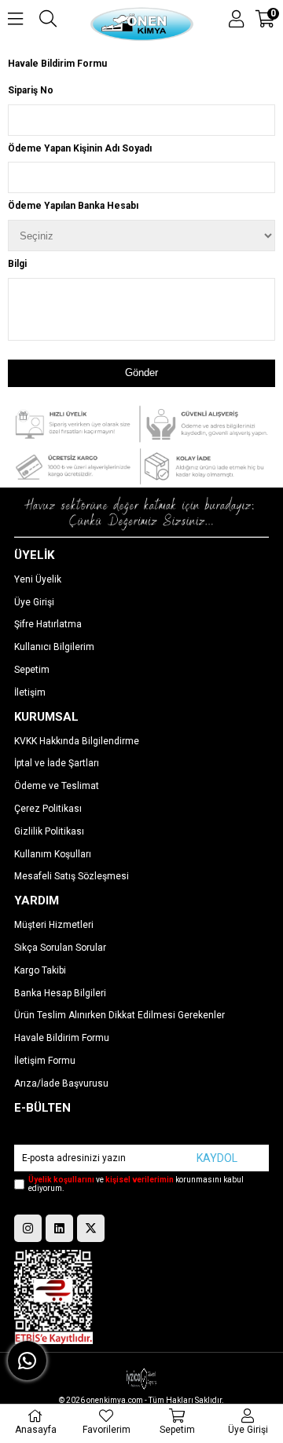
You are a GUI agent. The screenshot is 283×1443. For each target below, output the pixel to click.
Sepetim (32, 669)
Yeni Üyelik (37, 579)
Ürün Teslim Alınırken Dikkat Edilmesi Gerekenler (119, 1015)
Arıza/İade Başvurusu (61, 1083)
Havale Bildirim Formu (57, 63)
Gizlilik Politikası (49, 831)
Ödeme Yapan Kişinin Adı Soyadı (80, 148)
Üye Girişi (34, 602)
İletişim (30, 692)
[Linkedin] (59, 1228)
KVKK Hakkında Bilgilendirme (76, 741)
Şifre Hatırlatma (48, 624)
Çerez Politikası (48, 808)
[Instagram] (28, 1228)
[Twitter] (91, 1228)
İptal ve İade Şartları (56, 763)
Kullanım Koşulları (52, 854)
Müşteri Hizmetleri (54, 924)
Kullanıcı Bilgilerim (54, 646)
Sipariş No (30, 90)
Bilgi (17, 263)
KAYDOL (217, 1158)
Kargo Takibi (40, 970)
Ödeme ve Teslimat (56, 785)
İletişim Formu (44, 1060)
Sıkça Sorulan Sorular (60, 947)
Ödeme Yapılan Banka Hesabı (73, 205)
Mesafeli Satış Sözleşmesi (71, 876)
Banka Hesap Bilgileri (60, 993)
